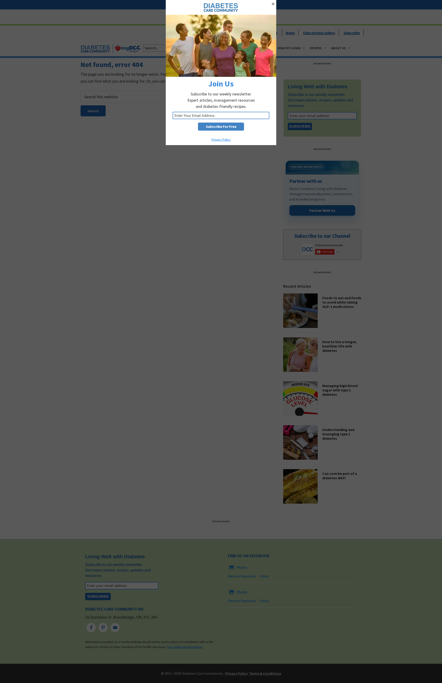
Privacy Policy (221, 140)
